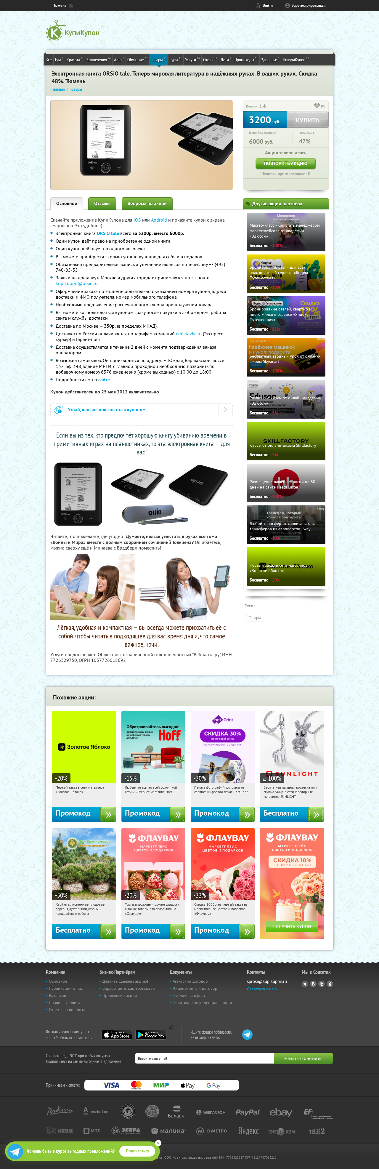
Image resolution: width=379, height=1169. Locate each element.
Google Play (150, 1035)
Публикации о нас (66, 988)
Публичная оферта (190, 995)
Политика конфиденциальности (202, 1002)
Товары (159, 59)
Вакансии (57, 995)
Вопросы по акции (147, 203)
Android (159, 220)
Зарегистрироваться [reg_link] (309, 5)
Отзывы (102, 203)
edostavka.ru (189, 334)
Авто (119, 59)
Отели (210, 59)
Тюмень (59, 5)
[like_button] (317, 106)
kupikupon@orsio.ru (77, 283)
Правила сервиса (64, 1002)
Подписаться (137, 1151)
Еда (59, 59)
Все (49, 60)
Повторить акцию (285, 163)
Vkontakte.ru (313, 984)
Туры (176, 59)
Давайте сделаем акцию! (125, 981)
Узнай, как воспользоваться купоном (107, 409)
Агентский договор (190, 981)
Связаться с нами (263, 989)
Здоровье (270, 59)
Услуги (192, 59)
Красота (74, 59)
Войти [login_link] (268, 5)
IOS (138, 220)
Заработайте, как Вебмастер (128, 988)
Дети (226, 59)
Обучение (137, 59)
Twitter (321, 984)
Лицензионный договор (195, 988)
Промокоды (246, 59)
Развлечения (98, 59)
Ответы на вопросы (67, 1009)
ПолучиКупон (296, 59)
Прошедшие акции (119, 995)
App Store (116, 1035)
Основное (66, 203)
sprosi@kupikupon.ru (267, 981)
